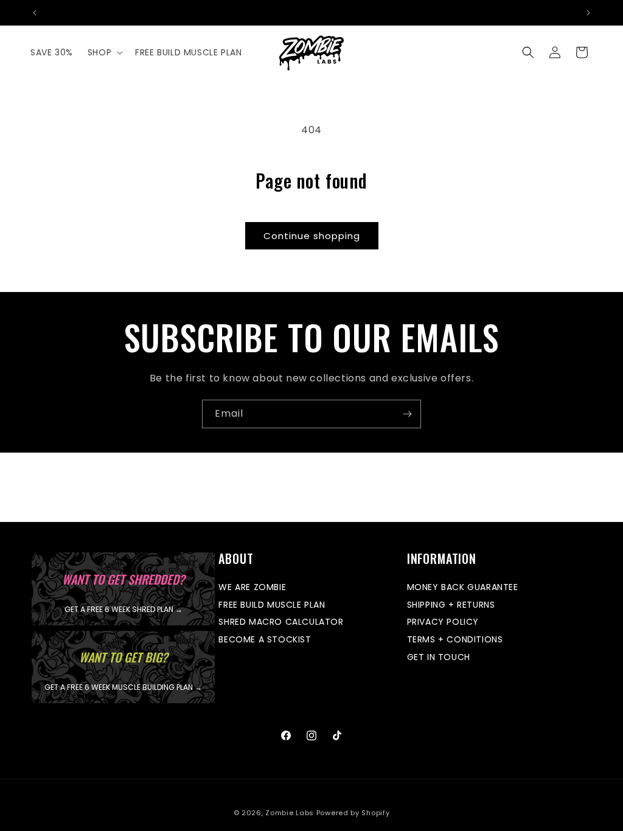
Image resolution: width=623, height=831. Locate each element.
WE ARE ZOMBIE (252, 588)
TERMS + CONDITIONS (455, 639)
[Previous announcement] (34, 12)
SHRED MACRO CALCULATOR (280, 622)
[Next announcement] (588, 12)
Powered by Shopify (353, 813)
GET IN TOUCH (438, 657)
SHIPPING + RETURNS (451, 605)
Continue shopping (311, 235)
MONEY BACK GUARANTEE (462, 588)
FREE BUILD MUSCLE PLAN (271, 605)
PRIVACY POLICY (443, 622)
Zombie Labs (289, 813)
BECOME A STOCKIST (264, 639)
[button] (104, 52)
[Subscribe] (407, 414)
